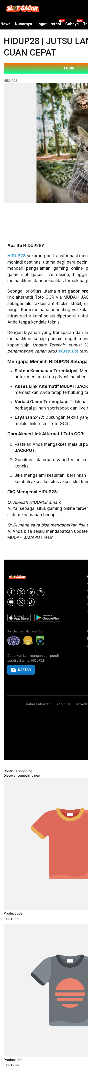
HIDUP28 (11, 81)
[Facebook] (11, 592)
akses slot (68, 351)
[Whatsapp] (21, 602)
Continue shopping (18, 771)
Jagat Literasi (48, 24)
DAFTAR (24, 670)
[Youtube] (11, 602)
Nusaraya (23, 24)
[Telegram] (31, 592)
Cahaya (72, 24)
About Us (63, 704)
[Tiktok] (31, 602)
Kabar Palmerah (38, 704)
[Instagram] (40, 592)
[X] (21, 592)
